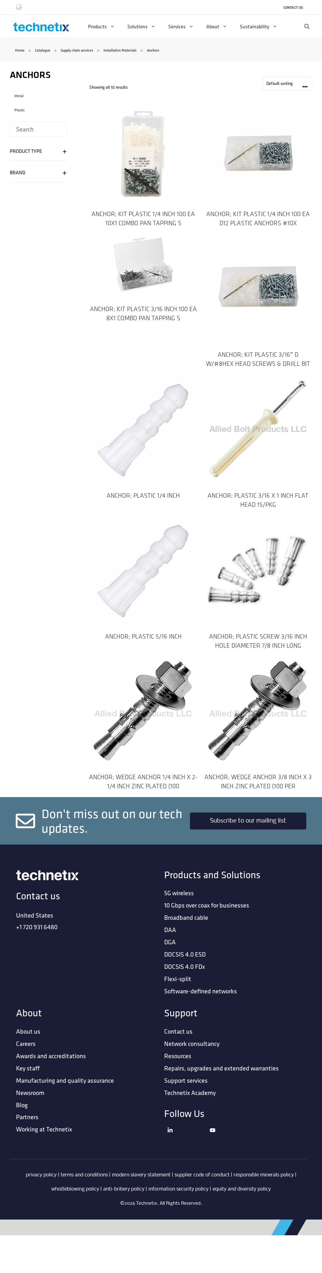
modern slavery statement (141, 1175)
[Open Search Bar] (307, 26)
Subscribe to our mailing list (248, 821)
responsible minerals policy (264, 1175)
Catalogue (42, 50)
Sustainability (254, 26)
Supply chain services (77, 50)
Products (97, 26)
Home (20, 50)
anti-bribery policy (123, 1189)
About (212, 26)
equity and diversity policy (242, 1189)
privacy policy (41, 1175)
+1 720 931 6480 (37, 927)
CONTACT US (293, 7)
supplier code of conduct (202, 1175)
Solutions (137, 26)
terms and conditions (84, 1175)
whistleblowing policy (75, 1189)
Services (177, 26)
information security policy (178, 1189)
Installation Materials (119, 50)
